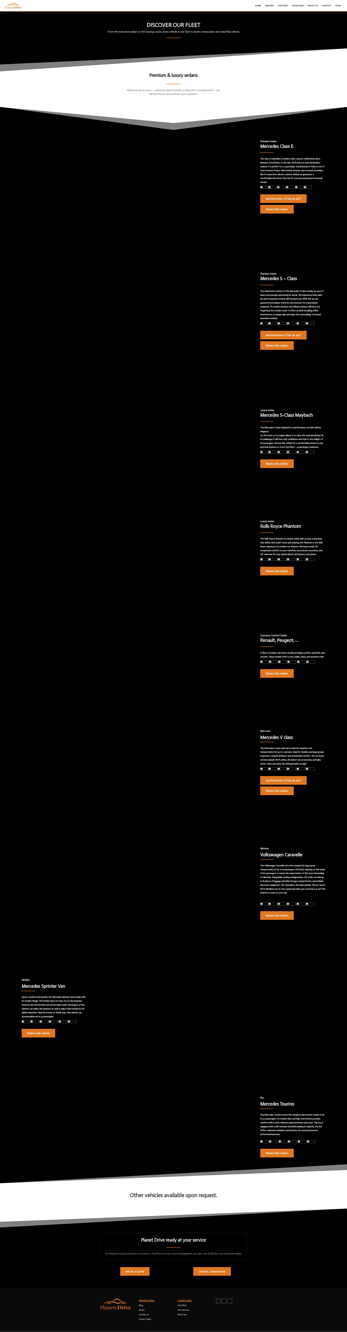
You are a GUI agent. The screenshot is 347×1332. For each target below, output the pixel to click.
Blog (141, 1305)
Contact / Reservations (212, 1271)
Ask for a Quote (135, 1271)
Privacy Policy (145, 1319)
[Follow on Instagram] (224, 1301)
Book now (182, 1314)
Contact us (144, 1314)
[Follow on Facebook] (218, 1301)
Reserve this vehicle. (277, 209)
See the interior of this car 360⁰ (283, 198)
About (142, 1310)
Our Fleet (182, 1305)
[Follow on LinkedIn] (229, 1301)
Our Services (183, 1310)
